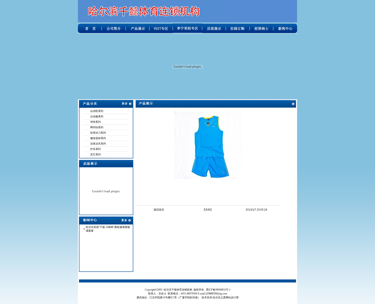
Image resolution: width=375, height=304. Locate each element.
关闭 (207, 209)
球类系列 (95, 121)
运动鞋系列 (96, 111)
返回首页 (159, 209)
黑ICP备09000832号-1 (218, 289)
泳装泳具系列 (98, 143)
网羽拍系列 (96, 127)
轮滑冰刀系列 (98, 132)
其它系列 (95, 154)
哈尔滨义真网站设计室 (226, 297)
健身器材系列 (98, 138)
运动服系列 (96, 116)
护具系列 (95, 149)
